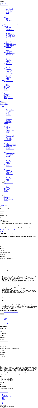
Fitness (7, 42)
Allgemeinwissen (9, 20)
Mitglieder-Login (3, 102)
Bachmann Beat (14, 317)
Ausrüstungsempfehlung (4, 392)
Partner (3, 399)
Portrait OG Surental (9, 75)
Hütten (3, 80)
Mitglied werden (5, 395)
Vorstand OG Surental (9, 76)
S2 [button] (2, 356)
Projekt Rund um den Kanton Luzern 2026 (11, 24)
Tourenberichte (8, 79)
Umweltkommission (9, 54)
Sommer (7, 18)
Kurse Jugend (8, 37)
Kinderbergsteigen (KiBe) (10, 34)
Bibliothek (8, 56)
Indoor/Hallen (8, 21)
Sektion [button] (3, 125)
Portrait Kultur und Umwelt (10, 53)
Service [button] (3, 195)
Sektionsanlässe (8, 15)
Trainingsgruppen (9, 51)
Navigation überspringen (4, 5)
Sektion (3, 25)
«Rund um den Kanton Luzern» (11, 16)
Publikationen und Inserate (8, 96)
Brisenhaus (6, 89)
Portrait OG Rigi (9, 69)
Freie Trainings (8, 50)
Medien (7, 85)
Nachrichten (6, 95)
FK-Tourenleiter (8, 22)
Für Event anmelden (3, 340)
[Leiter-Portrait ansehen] (6, 319)
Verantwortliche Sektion (10, 30)
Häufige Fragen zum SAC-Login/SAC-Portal (7, 229)
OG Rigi (5, 68)
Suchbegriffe (2, 211)
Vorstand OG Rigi (9, 70)
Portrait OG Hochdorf (9, 58)
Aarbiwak (5, 88)
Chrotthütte (6, 91)
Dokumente (8, 83)
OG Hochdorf (8, 12)
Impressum (4, 401)
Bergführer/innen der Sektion (10, 49)
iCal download (2, 342)
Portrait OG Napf (9, 64)
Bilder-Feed (6, 23)
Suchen (2, 213)
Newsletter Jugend (9, 38)
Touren (1, 205)
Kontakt (3, 403)
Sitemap (3, 402)
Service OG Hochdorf (9, 62)
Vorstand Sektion (9, 29)
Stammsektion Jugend (9, 9)
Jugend (7, 61)
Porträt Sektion (8, 27)
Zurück (1, 231)
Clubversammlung (7, 93)
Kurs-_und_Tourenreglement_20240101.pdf (11, 312)
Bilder (7, 84)
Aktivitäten (4, 7)
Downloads (8, 67)
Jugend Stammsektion (7, 32)
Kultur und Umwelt (7, 52)
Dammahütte (6, 90)
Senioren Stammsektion (8, 43)
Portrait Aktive (8, 40)
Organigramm (8, 28)
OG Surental (6, 74)
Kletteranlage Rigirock (9, 73)
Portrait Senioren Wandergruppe (11, 45)
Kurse (5, 17)
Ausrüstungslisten (7, 94)
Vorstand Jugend (9, 39)
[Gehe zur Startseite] (3, 3)
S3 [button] (4, 356)
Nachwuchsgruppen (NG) (10, 36)
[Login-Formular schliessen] (0, 217)
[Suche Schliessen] (0, 206)
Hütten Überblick (7, 86)
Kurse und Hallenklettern (8, 46)
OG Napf (7, 13)
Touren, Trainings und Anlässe (9, 8)
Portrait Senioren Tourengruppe (11, 44)
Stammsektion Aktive (9, 10)
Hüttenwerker (6, 87)
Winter (7, 19)
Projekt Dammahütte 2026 (8, 81)
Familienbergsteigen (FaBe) (10, 35)
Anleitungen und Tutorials (8, 98)
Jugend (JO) (8, 33)
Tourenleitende (8, 41)
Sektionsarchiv (8, 55)
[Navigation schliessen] (0, 4)
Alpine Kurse (8, 47)
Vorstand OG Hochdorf (10, 59)
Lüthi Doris (14, 322)
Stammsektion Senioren (10, 11)
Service (3, 92)
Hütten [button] (3, 182)
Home (3, 6)
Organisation (6, 26)
